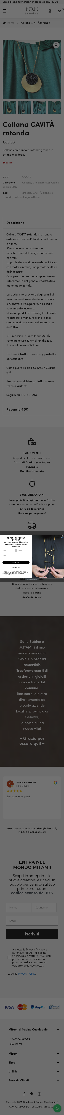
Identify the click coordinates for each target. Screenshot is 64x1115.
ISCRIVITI (16, 562)
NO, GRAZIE (16, 567)
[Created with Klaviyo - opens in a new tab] (32, 579)
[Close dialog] (62, 537)
